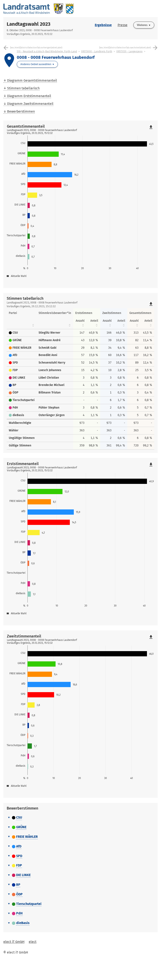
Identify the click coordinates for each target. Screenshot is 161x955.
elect (32, 942)
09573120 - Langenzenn (129, 51)
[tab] (80, 817)
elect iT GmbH (14, 942)
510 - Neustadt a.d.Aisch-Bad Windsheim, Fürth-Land (47, 51)
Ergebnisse (103, 25)
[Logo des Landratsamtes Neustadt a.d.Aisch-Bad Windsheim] (41, 8)
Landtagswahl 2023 (28, 24)
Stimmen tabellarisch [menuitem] (23, 88)
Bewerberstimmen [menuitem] (21, 111)
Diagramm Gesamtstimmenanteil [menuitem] (32, 80)
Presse (122, 25)
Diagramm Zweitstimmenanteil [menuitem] (30, 104)
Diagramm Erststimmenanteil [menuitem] (29, 96)
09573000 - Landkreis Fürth (96, 51)
